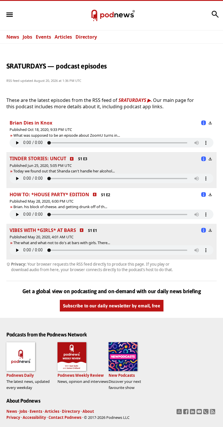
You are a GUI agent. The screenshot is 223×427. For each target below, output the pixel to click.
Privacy (13, 417)
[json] (206, 413)
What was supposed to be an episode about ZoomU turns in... (66, 135)
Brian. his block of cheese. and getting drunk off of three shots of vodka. (72, 206)
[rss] (213, 413)
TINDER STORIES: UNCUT (38, 158)
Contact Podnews (64, 417)
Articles (63, 37)
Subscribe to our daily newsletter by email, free (111, 305)
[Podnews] (94, 15)
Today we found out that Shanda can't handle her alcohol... (64, 171)
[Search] (215, 17)
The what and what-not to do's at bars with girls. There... (61, 242)
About (88, 411)
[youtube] (200, 413)
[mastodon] (180, 413)
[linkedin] (193, 413)
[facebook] (186, 413)
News (12, 37)
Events (43, 37)
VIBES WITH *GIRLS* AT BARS (43, 230)
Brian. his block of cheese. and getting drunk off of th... (60, 206)
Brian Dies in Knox (31, 123)
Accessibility (34, 417)
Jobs (27, 37)
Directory (86, 37)
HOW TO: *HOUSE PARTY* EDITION (49, 194)
